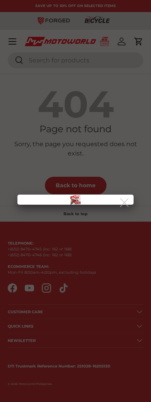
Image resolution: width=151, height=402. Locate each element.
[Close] (125, 203)
